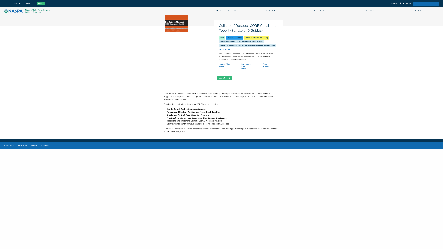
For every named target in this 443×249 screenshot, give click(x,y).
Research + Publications (323, 11)
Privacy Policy (9, 145)
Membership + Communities (227, 11)
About (179, 11)
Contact (34, 145)
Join (7, 3)
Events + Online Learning (275, 11)
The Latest (419, 11)
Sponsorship (45, 145)
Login (40, 3)
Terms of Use (22, 145)
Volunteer (17, 3)
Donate (28, 3)
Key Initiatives (371, 11)
